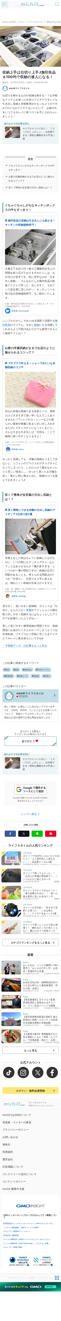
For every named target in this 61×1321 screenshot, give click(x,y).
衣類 (28, 610)
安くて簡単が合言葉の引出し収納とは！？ (30, 187)
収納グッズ (23, 676)
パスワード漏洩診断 (11, 1227)
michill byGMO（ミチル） (14, 22)
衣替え (47, 676)
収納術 (36, 676)
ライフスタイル (36, 22)
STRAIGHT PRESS (51, 973)
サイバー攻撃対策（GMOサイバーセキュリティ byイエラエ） (27, 1239)
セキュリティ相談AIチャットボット (16, 1231)
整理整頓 (9, 676)
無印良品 (28, 670)
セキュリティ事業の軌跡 (12, 1247)
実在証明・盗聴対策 (11, 1235)
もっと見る (30, 1050)
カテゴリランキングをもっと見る (30, 942)
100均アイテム (43, 670)
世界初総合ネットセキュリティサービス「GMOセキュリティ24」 (28, 1223)
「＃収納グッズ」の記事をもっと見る (24, 645)
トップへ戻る (29, 814)
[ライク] (57, 3)
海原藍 (56, 881)
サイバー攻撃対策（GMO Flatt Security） (18, 1243)
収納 (36, 324)
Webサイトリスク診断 (29, 1227)
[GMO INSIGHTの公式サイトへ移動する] (30, 1204)
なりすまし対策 (42, 1243)
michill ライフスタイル (19, 88)
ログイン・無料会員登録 (30, 1090)
